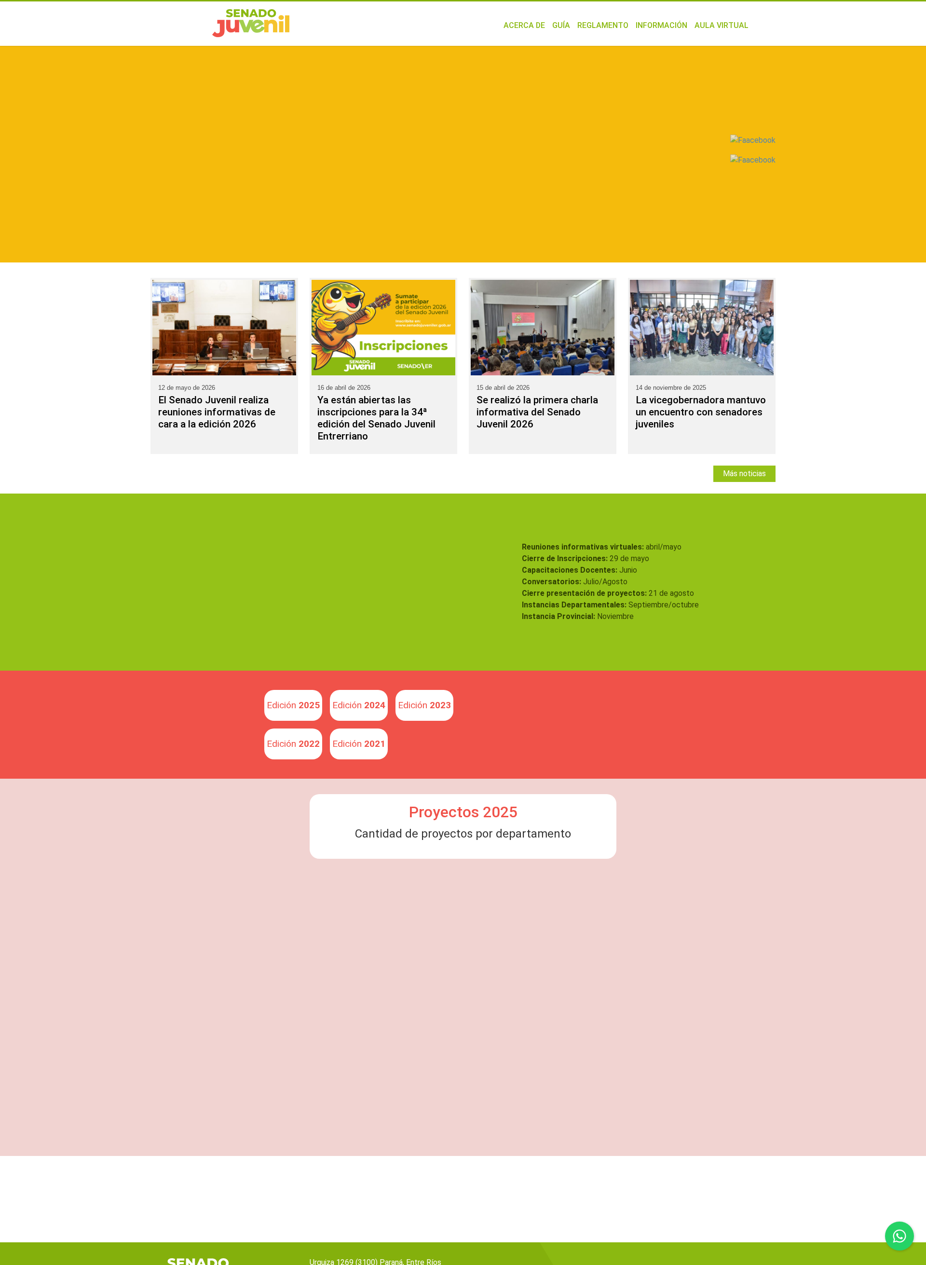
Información (661, 25)
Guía (561, 25)
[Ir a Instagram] (753, 140)
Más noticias (744, 473)
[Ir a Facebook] (753, 159)
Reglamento (602, 25)
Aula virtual (721, 25)
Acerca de (524, 25)
